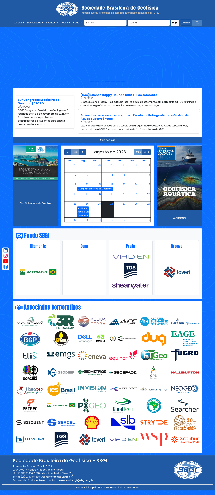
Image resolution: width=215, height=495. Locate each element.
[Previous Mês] (67, 152)
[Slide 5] (113, 82)
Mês (138, 152)
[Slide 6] (118, 82)
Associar (185, 22)
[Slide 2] (97, 82)
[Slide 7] (123, 82)
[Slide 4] (107, 82)
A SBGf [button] (18, 22)
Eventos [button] (51, 22)
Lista (146, 152)
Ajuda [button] (76, 22)
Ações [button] (64, 22)
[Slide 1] (92, 82)
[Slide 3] (102, 82)
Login (175, 22)
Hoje (75, 152)
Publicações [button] (34, 22)
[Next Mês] (82, 152)
